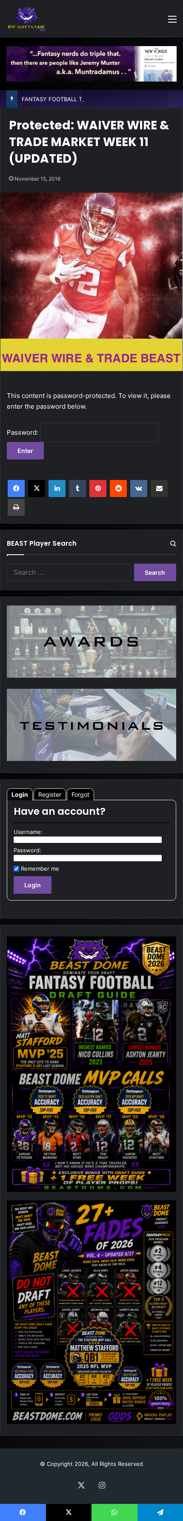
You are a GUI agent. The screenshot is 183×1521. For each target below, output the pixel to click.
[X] (36, 488)
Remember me (40, 868)
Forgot (80, 794)
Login (19, 794)
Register (49, 794)
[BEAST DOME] (26, 19)
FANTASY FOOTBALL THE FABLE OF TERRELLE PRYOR (94, 99)
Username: (28, 831)
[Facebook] (16, 488)
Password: (23, 432)
